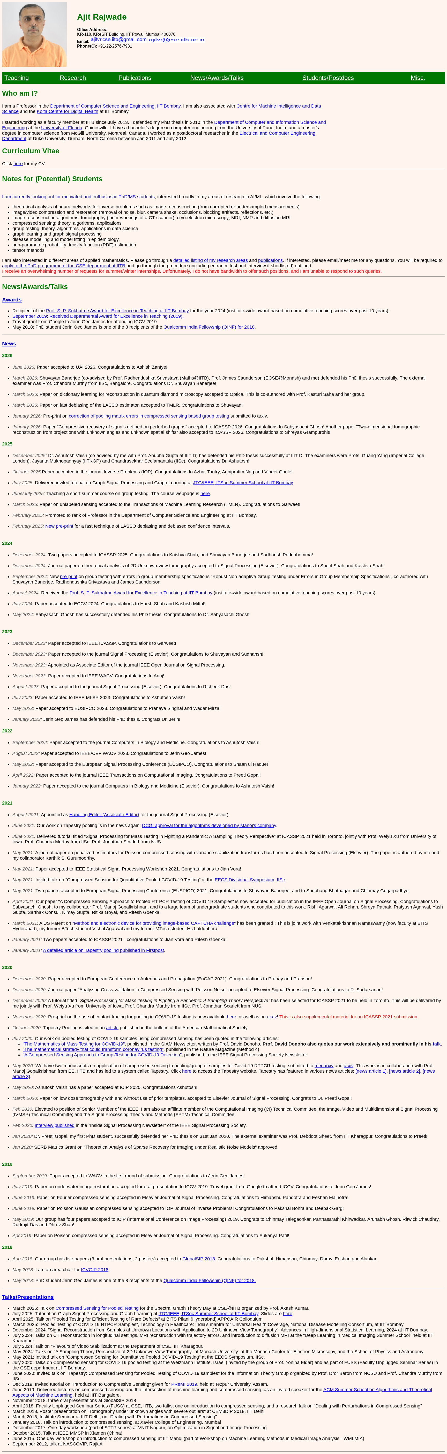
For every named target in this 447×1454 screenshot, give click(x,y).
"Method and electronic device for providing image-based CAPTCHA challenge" (154, 923)
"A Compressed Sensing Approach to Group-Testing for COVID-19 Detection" (102, 1054)
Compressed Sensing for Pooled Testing (97, 1308)
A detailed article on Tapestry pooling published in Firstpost (103, 950)
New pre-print (59, 526)
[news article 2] (404, 1071)
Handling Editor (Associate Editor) (104, 814)
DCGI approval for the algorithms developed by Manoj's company (209, 825)
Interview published (54, 1125)
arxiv (272, 1016)
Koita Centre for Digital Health (67, 111)
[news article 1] (370, 1071)
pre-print (68, 576)
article (112, 1027)
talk (437, 1044)
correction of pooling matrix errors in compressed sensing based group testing (149, 416)
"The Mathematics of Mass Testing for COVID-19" (74, 1044)
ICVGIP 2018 (94, 1269)
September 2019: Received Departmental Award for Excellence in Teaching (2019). (98, 316)
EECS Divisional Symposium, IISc (250, 879)
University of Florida (61, 127)
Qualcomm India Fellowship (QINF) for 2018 (209, 327)
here (18, 163)
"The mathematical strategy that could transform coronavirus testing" (93, 1049)
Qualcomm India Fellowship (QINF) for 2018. (209, 1280)
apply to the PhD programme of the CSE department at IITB (63, 265)
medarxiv (324, 1065)
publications (270, 260)
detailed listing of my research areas (210, 260)
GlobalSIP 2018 (198, 1258)
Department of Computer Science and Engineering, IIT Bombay (115, 106)
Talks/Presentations (28, 1297)
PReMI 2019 (184, 1384)
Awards (12, 299)
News (9, 343)
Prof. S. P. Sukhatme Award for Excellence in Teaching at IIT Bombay (117, 310)
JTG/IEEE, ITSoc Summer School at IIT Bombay (243, 482)
